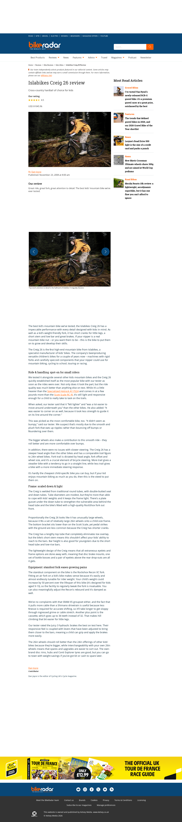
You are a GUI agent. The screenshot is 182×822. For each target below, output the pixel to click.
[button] (69, 260)
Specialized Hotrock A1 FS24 (63, 391)
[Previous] (34, 252)
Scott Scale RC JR (63, 394)
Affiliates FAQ (46, 75)
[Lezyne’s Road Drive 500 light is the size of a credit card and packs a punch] (119, 141)
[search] (149, 47)
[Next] (105, 252)
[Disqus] (72, 719)
